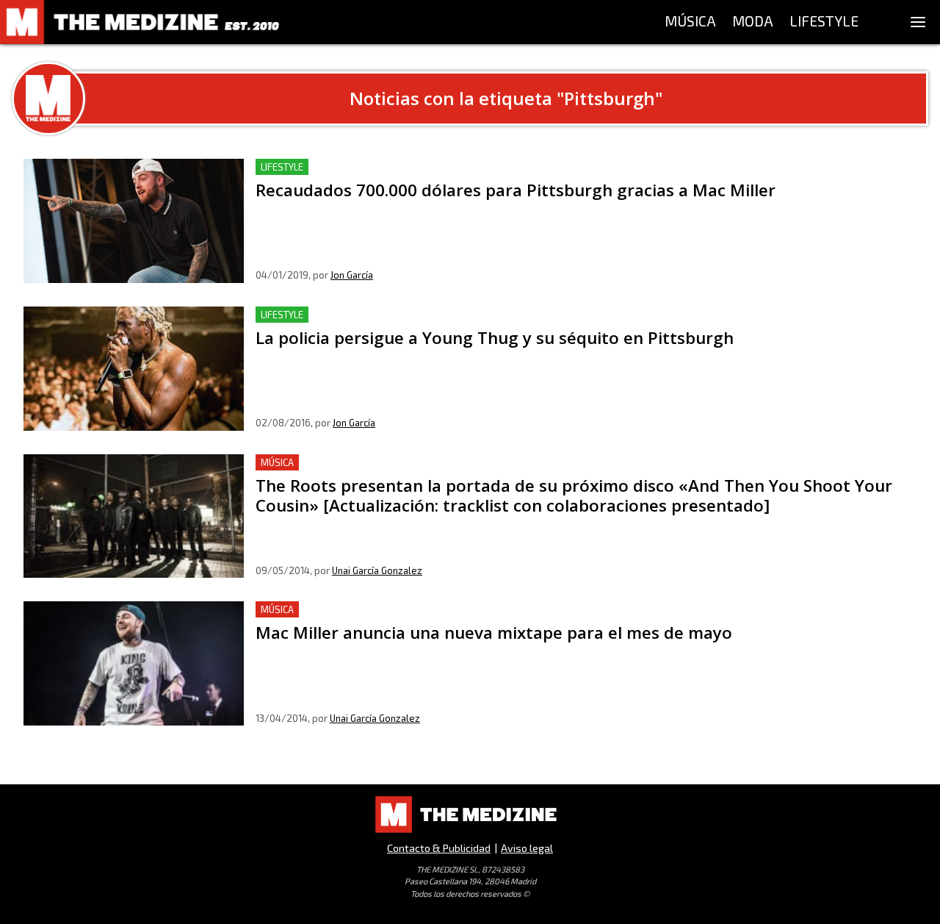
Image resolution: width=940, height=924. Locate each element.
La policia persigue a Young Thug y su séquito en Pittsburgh (412, 315)
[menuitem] (690, 22)
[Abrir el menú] (918, 22)
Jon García (351, 275)
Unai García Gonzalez (377, 570)
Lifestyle (282, 167)
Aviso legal (527, 848)
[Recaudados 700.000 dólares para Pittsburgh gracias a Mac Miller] (134, 221)
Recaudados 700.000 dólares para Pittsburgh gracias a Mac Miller (430, 167)
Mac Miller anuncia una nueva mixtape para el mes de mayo (414, 610)
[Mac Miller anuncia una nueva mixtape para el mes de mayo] (134, 663)
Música (277, 462)
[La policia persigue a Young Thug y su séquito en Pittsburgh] (134, 369)
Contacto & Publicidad (439, 848)
